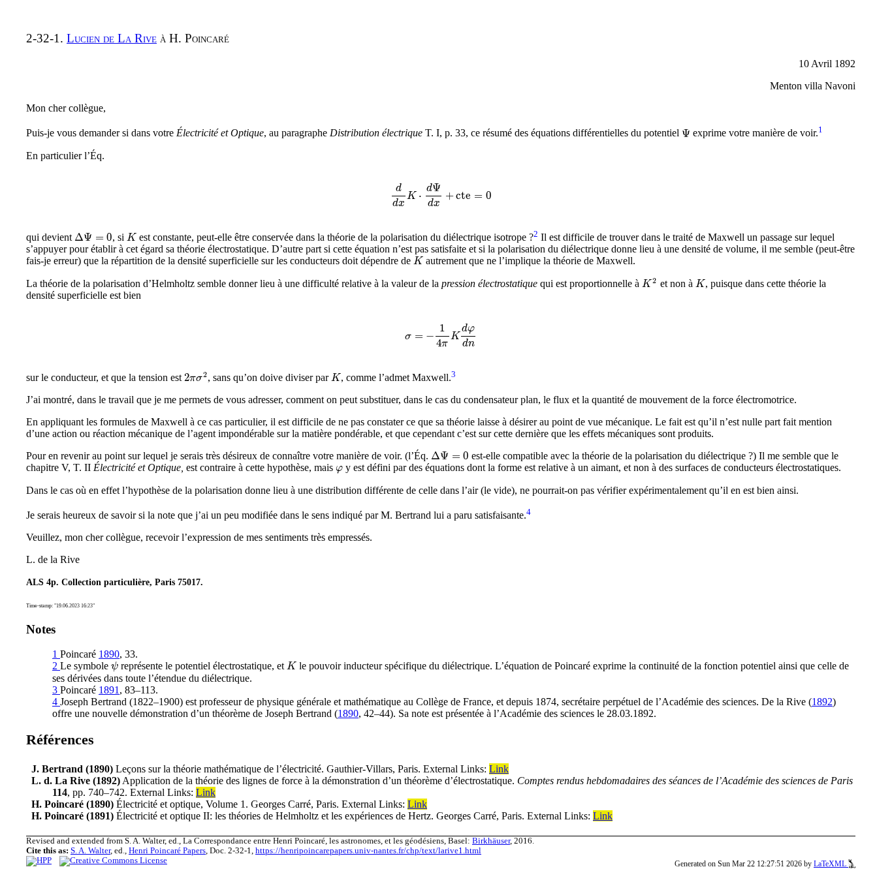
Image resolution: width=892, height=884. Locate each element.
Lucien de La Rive (112, 38)
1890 (109, 654)
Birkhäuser (491, 841)
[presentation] (686, 133)
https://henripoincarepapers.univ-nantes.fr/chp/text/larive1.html (368, 850)
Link (499, 768)
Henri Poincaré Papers (167, 850)
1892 (822, 701)
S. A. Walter (90, 850)
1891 (109, 689)
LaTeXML (831, 864)
